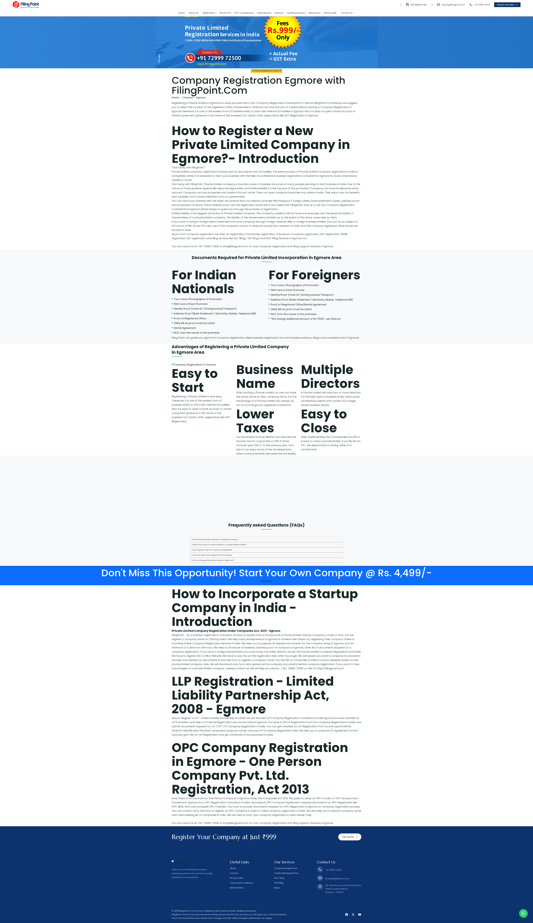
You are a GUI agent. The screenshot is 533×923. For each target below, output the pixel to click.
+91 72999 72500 (482, 4)
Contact (234, 873)
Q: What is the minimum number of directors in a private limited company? (219, 545)
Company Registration (286, 868)
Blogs (277, 887)
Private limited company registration (194, 171)
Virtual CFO (224, 12)
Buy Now (266, 581)
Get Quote (348, 836)
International (263, 12)
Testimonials (330, 12)
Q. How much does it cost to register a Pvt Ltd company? (212, 555)
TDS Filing (278, 882)
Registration (209, 12)
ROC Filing (279, 877)
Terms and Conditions (241, 882)
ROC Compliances (243, 12)
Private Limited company (239, 213)
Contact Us (347, 12)
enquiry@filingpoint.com (453, 4)
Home (181, 12)
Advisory (278, 12)
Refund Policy (237, 887)
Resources (314, 12)
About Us (193, 12)
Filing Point (178, 337)
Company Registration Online (265, 71)
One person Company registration (297, 234)
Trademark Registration (286, 873)
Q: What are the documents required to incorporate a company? (215, 539)
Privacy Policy (236, 877)
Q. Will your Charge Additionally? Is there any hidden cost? (212, 560)
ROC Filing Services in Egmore (284, 238)
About (233, 868)
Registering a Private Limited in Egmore (196, 103)
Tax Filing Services (296, 12)
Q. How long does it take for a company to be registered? (212, 550)
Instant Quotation (505, 4)
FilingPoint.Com (323, 103)
